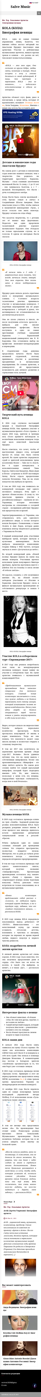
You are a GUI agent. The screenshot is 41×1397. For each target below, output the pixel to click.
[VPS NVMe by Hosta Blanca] (20, 115)
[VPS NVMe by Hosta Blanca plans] (20, 1111)
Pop (7, 20)
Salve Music (20, 6)
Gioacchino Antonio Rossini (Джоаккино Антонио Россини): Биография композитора (19, 1361)
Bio (3, 20)
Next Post (8, 1202)
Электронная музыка (11, 23)
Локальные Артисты (19, 20)
